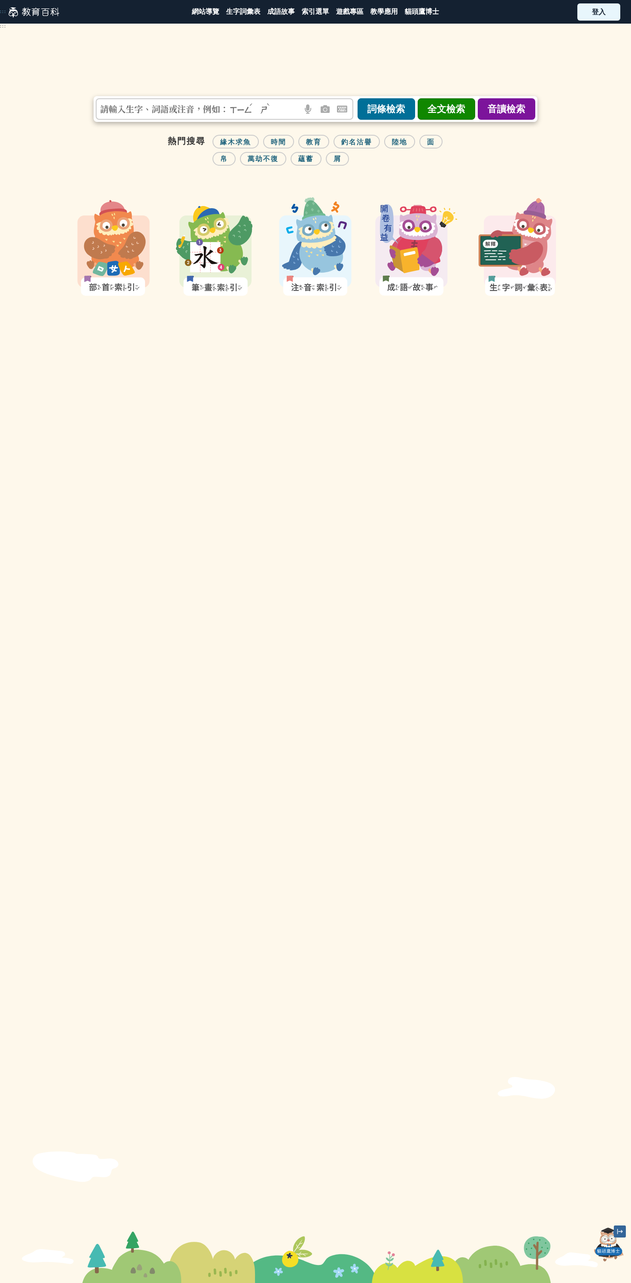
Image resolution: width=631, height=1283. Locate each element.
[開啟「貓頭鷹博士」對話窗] (609, 1245)
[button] (315, 12)
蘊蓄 (306, 158)
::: (3, 11)
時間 (278, 142)
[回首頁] (34, 12)
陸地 (399, 142)
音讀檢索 (506, 108)
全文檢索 (446, 108)
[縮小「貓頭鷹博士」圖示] (620, 1231)
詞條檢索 (386, 108)
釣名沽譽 (356, 142)
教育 (314, 142)
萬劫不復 (263, 158)
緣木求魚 (235, 142)
